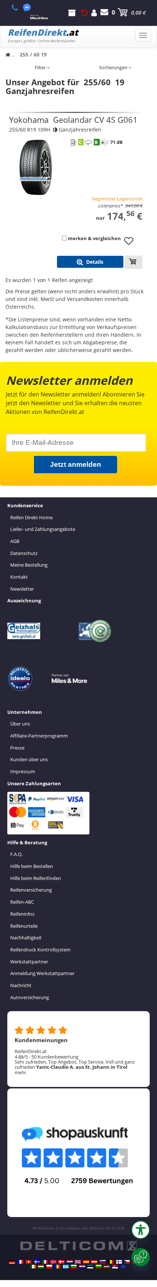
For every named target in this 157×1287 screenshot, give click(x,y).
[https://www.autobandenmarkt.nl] (70, 1262)
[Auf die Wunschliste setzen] (131, 244)
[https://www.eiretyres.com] (33, 1266)
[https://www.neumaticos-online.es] (86, 1262)
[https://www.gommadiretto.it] (45, 1262)
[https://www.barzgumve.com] (74, 1266)
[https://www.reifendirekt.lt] (99, 1266)
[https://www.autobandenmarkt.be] (111, 1262)
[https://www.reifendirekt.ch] (28, 1262)
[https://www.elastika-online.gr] (66, 1266)
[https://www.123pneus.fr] (20, 1262)
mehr (20, 1072)
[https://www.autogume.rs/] (115, 1266)
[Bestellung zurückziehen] (84, 12)
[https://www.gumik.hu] (41, 1266)
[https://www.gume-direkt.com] (103, 1262)
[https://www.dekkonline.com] (53, 1262)
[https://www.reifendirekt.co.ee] (90, 1266)
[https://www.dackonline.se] (37, 1262)
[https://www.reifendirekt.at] (94, 1262)
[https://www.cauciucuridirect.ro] (57, 1266)
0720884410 (19, 7)
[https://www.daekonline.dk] (61, 1262)
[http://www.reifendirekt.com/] (123, 1266)
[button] (140, 1230)
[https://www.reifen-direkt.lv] (107, 1266)
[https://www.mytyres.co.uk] (78, 1262)
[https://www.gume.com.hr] (82, 1266)
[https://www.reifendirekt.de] (12, 1262)
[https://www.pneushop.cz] (127, 1262)
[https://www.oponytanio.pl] (49, 1266)
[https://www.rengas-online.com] (119, 1262)
